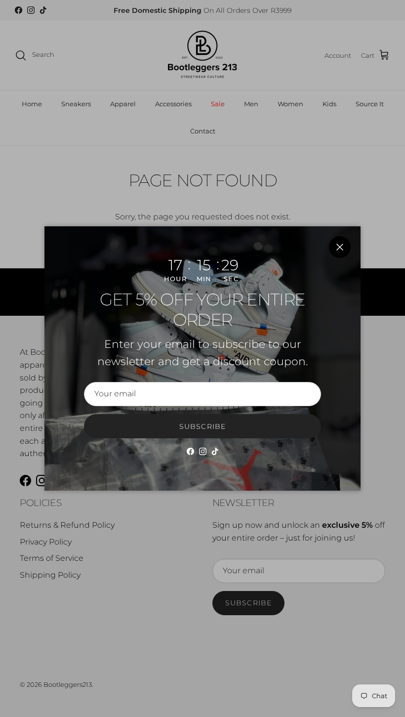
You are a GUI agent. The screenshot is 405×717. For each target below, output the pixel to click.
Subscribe (202, 426)
